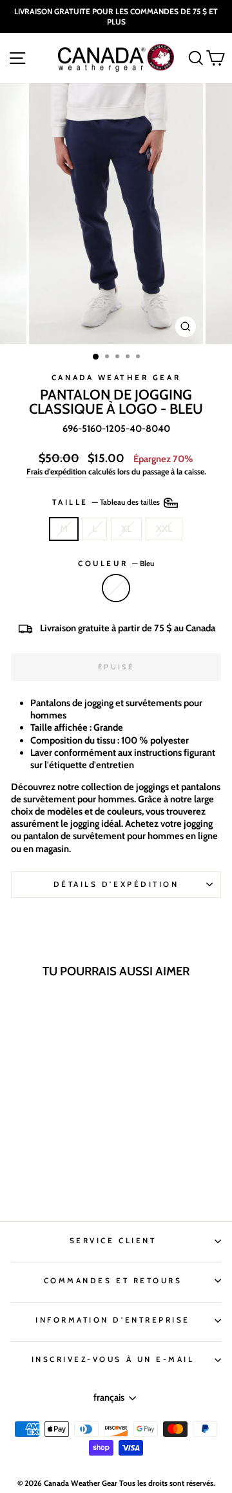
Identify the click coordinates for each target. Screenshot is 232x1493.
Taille (107, 502)
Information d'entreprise (112, 1320)
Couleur (115, 563)
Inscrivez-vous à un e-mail (113, 1359)
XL (126, 528)
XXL (164, 528)
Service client (113, 1240)
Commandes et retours (113, 1280)
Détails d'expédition (116, 884)
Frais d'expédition (56, 471)
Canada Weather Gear (116, 377)
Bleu (116, 588)
